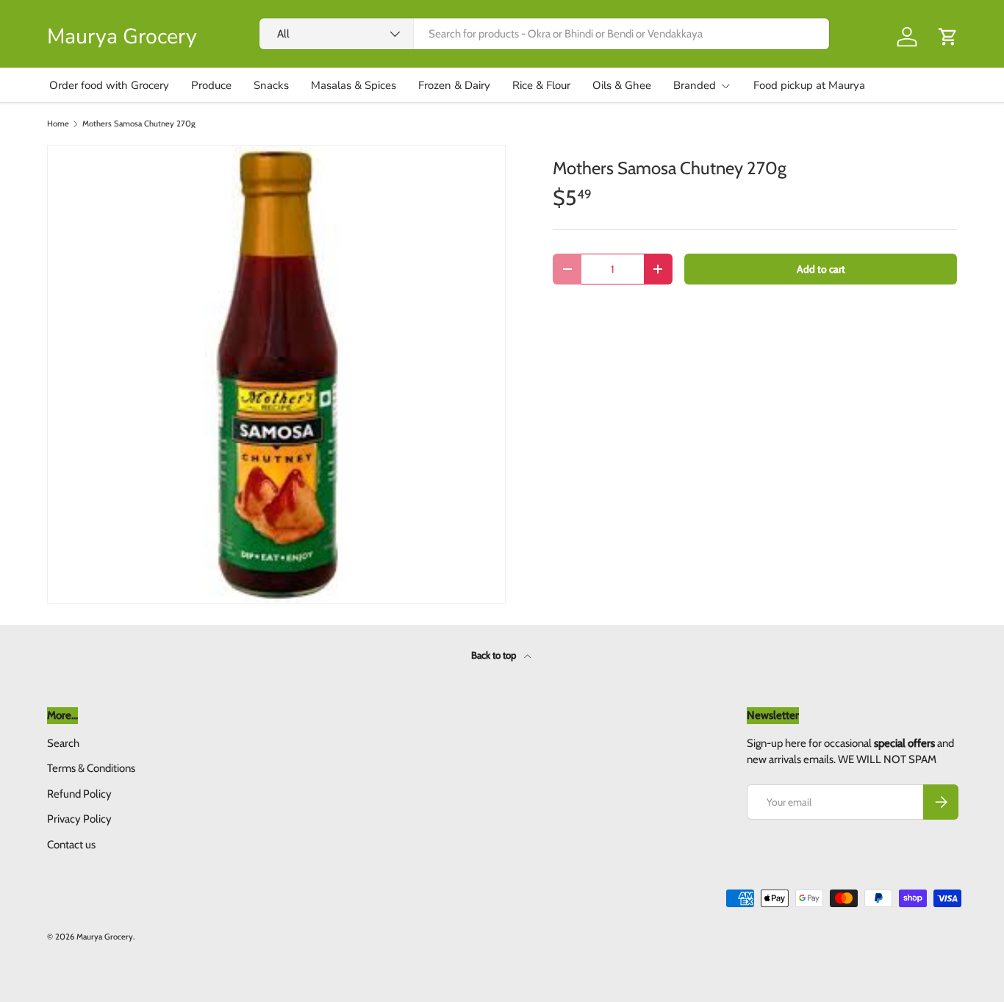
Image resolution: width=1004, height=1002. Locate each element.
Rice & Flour (541, 85)
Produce (211, 85)
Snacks (271, 85)
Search (63, 743)
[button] (948, 37)
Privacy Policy (79, 819)
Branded (694, 85)
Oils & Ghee (621, 85)
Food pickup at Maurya (809, 85)
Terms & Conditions (91, 768)
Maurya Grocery (104, 936)
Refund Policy (79, 794)
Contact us (71, 844)
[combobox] (544, 33)
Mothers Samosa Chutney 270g (139, 124)
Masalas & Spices (353, 85)
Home (58, 124)
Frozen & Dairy (454, 85)
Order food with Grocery (109, 85)
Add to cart (821, 269)
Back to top (494, 655)
